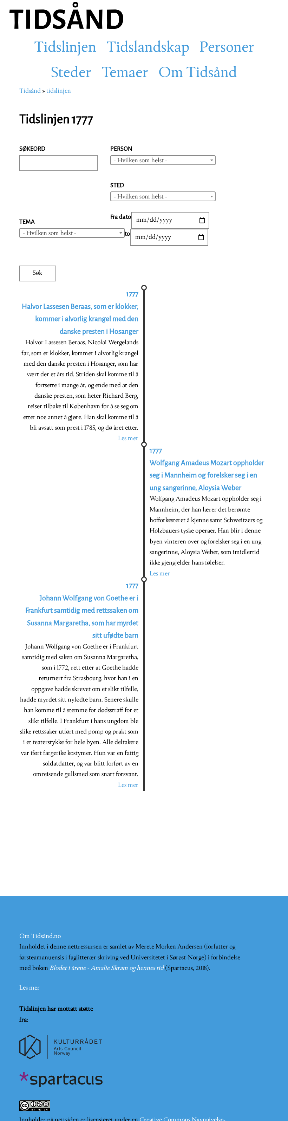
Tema (27, 222)
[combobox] (163, 160)
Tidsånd (30, 91)
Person (121, 148)
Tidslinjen (65, 48)
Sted (117, 185)
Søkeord (32, 148)
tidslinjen (58, 91)
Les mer (128, 438)
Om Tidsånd (197, 73)
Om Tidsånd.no (40, 936)
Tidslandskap (147, 48)
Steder (71, 73)
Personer (226, 48)
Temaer (125, 73)
